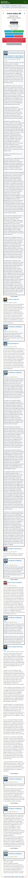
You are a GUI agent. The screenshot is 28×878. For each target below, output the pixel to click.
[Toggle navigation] (25, 2)
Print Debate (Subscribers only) (14, 44)
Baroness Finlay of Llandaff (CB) (14, 582)
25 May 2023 (14, 5)
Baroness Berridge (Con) (13, 343)
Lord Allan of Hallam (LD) (13, 299)
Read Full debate (14, 22)
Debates (7, 5)
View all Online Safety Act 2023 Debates (14, 33)
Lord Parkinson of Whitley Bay (15, 779)
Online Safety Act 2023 (18, 31)
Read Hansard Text (10, 36)
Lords (19, 5)
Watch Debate (19, 36)
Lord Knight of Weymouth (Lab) (14, 548)
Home (2, 5)
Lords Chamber (6, 7)
